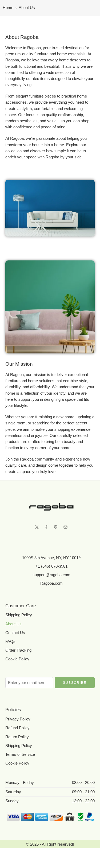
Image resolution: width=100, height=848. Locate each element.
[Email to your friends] (65, 527)
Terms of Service (20, 754)
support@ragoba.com (51, 575)
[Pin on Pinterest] (56, 527)
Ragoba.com (51, 583)
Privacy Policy (17, 719)
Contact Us (15, 633)
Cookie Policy (17, 659)
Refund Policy (17, 728)
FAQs (10, 641)
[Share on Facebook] (46, 527)
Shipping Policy (18, 615)
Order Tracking (18, 650)
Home (8, 8)
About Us (13, 624)
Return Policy (17, 737)
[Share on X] (37, 527)
